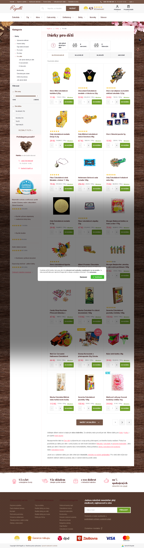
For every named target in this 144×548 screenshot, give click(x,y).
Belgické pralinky (65, 523)
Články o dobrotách (16, 523)
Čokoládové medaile (66, 529)
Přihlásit (123, 510)
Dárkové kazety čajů (66, 505)
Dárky (17, 36)
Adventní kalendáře (66, 511)
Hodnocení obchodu (35, 2)
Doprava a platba (21, 2)
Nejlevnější (79, 55)
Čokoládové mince (66, 508)
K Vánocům (22, 66)
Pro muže (19, 50)
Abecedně (121, 55)
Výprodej (19, 124)
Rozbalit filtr (25, 130)
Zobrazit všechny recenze (21, 272)
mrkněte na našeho (99, 455)
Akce (18, 114)
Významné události (22, 40)
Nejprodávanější (58, 55)
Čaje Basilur (63, 526)
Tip (17, 121)
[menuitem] (17, 17)
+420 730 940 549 (27, 161)
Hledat (72, 8)
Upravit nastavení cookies (49, 546)
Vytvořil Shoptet (129, 546)
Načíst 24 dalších (88, 422)
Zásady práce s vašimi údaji (19, 520)
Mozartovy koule (65, 520)
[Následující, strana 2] (122, 422)
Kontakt (12, 2)
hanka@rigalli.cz (27, 168)
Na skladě (20, 111)
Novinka (19, 118)
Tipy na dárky (39, 505)
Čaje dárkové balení (23, 47)
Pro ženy (19, 53)
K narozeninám (23, 63)
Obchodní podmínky (16, 514)
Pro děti (19, 56)
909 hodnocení (99, 9)
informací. (93, 272)
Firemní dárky (47, 2)
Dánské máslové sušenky (68, 517)
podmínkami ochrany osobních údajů (97, 519)
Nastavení (83, 277)
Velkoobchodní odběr (60, 2)
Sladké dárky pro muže (42, 514)
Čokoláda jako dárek (23, 73)
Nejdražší (100, 55)
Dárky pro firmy (40, 517)
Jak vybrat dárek (22, 80)
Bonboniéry (20, 70)
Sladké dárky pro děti (42, 511)
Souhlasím (98, 277)
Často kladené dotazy (17, 508)
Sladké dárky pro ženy (42, 508)
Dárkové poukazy (22, 77)
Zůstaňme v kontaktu (92, 528)
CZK (130, 2)
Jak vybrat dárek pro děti (26, 59)
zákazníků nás (119, 486)
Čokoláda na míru (73, 2)
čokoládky (107, 444)
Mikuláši (100, 444)
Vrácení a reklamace (17, 517)
